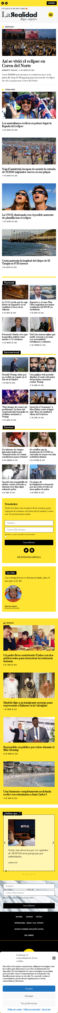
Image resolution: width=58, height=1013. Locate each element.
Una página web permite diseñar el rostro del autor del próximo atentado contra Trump (42, 378)
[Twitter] (2, 3)
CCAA (34, 923)
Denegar (29, 996)
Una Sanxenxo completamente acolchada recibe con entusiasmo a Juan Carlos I (27, 793)
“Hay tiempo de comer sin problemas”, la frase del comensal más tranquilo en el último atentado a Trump (15, 412)
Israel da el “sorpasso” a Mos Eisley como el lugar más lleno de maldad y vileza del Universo (42, 411)
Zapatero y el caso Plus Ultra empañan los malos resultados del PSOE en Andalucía (42, 306)
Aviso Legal (46, 1009)
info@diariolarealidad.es (29, 557)
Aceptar (29, 988)
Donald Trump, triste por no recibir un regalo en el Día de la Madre (14, 377)
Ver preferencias (29, 1003)
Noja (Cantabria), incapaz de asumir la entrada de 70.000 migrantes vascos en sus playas (29, 171)
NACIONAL (19, 917)
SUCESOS (17, 929)
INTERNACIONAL (20, 923)
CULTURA (40, 929)
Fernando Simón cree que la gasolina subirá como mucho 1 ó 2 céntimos (15, 337)
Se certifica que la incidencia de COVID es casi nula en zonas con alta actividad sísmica (43, 453)
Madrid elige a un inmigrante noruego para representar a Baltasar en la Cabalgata (28, 704)
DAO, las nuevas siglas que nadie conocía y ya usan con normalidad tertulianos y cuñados (42, 338)
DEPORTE (40, 923)
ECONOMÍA (24, 929)
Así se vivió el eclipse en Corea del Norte (23, 63)
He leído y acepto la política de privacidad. (20, 534)
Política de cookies (15, 1009)
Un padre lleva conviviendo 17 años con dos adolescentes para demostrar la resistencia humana (28, 658)
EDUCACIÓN (33, 929)
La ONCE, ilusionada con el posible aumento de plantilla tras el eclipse (28, 216)
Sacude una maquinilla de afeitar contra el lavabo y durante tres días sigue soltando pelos (15, 486)
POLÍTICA (39, 917)
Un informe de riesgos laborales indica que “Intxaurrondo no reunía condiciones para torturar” (15, 453)
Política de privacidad (31, 1009)
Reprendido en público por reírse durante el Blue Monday (28, 749)
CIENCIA (29, 923)
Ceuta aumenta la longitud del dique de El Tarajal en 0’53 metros (26, 262)
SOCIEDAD (29, 917)
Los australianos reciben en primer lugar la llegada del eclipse (27, 125)
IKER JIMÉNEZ (29, 935)
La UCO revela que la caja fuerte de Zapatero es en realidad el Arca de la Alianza (15, 306)
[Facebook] (6, 3)
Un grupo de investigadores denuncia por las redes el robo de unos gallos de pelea (41, 486)
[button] (54, 958)
